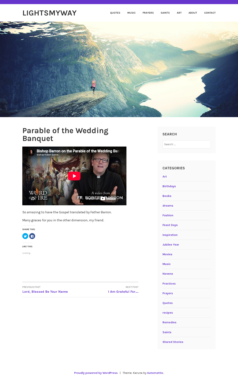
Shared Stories (173, 342)
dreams (168, 205)
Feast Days (170, 225)
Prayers (148, 12)
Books (167, 196)
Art (179, 12)
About (193, 12)
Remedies (169, 322)
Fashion (168, 215)
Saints (165, 12)
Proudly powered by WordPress (96, 373)
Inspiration (170, 235)
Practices (169, 283)
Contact (210, 12)
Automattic (155, 373)
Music (131, 12)
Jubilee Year (171, 244)
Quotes (115, 12)
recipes (168, 312)
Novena (168, 273)
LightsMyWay (49, 13)
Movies (167, 254)
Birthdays (169, 186)
